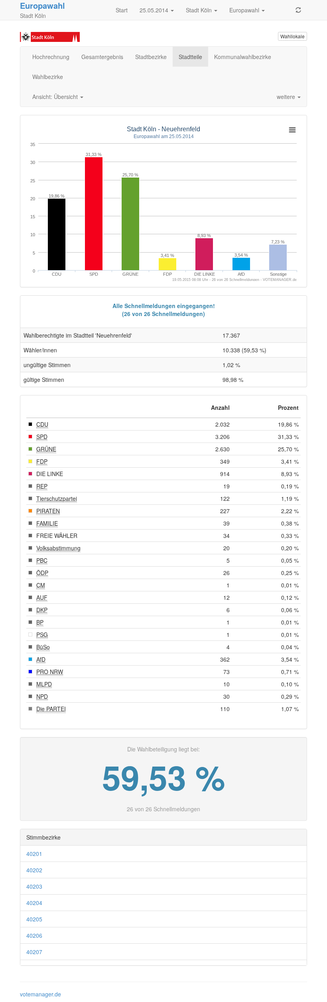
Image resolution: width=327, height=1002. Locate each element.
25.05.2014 (155, 10)
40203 (34, 886)
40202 (34, 870)
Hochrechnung (50, 57)
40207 (34, 952)
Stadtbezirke (151, 57)
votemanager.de (40, 994)
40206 (34, 935)
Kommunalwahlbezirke (242, 57)
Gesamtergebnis (102, 57)
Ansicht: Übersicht (55, 97)
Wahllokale (292, 36)
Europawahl (245, 10)
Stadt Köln (199, 10)
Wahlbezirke (47, 77)
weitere (287, 97)
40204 (34, 903)
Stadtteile (190, 57)
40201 (34, 854)
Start (122, 10)
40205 (34, 919)
